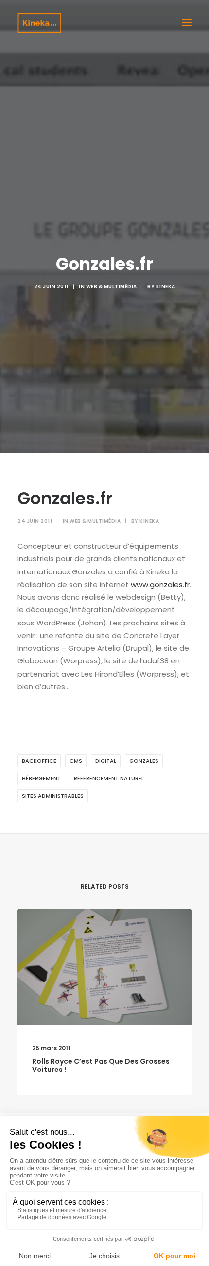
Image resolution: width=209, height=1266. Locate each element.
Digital (105, 761)
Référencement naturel (109, 778)
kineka (165, 286)
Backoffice (39, 761)
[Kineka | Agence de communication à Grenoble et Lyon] (39, 23)
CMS (76, 761)
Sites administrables (53, 796)
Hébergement (41, 778)
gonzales (143, 761)
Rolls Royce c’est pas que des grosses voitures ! (101, 1065)
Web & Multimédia (111, 286)
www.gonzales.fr (160, 584)
